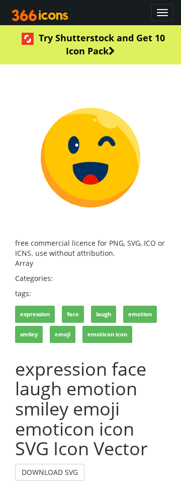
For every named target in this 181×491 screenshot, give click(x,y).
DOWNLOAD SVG (50, 472)
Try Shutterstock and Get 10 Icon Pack (102, 44)
